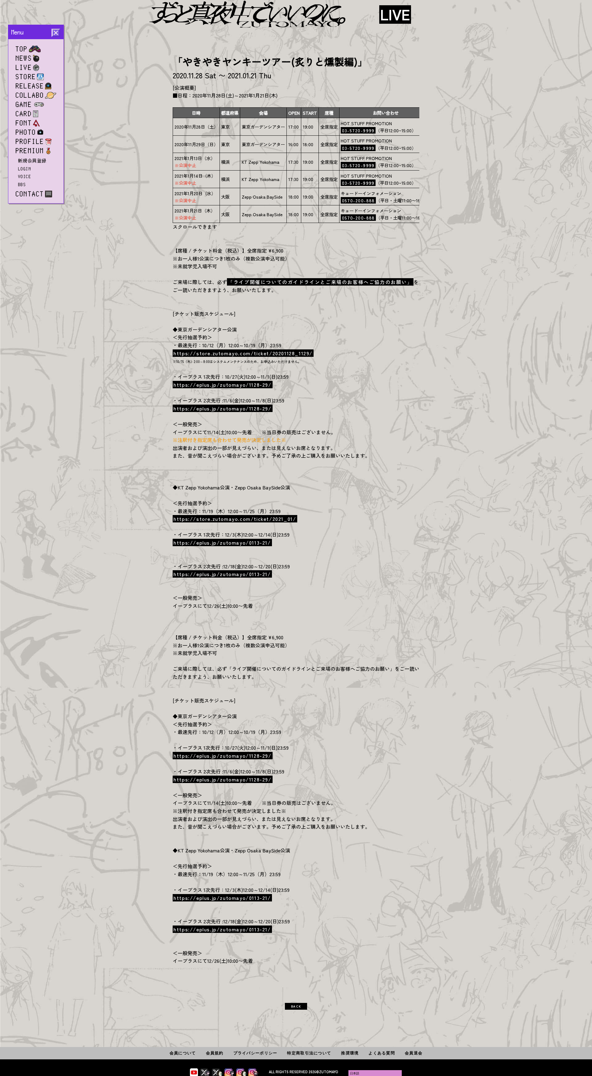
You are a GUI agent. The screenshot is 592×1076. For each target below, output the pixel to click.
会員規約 (215, 1053)
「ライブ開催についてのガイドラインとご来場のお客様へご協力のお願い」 (320, 282)
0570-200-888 (358, 200)
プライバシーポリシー (255, 1053)
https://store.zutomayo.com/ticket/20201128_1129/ (243, 353)
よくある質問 (381, 1053)
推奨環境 (350, 1053)
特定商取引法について (309, 1053)
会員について (183, 1053)
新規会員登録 (32, 160)
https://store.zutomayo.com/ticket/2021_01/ (235, 518)
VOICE (24, 176)
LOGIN (24, 168)
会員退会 (413, 1053)
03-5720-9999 (358, 130)
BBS (22, 184)
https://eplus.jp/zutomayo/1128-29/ (222, 384)
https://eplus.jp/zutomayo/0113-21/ (222, 542)
